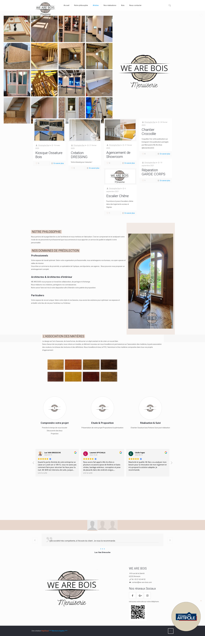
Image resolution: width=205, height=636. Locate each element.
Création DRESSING (79, 155)
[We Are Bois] (46, 10)
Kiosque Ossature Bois (48, 155)
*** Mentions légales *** (58, 631)
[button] (171, 463)
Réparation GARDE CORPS (153, 172)
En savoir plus (59, 163)
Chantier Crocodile (149, 132)
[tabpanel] (102, 544)
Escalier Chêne (117, 196)
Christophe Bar (43, 145)
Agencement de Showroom (118, 154)
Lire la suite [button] (42, 473)
